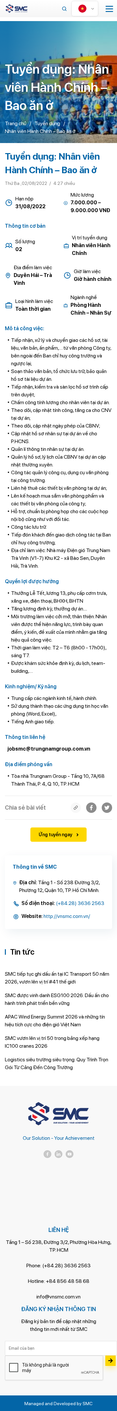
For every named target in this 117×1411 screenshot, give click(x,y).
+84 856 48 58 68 (67, 1281)
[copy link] (76, 807)
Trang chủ (15, 123)
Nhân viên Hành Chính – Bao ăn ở (40, 131)
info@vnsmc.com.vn (58, 1297)
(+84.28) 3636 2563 (80, 903)
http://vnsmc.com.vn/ (67, 916)
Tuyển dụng (47, 123)
